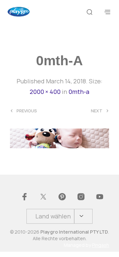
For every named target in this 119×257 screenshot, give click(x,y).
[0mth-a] (59, 138)
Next (96, 111)
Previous (27, 111)
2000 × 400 (45, 92)
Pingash (100, 245)
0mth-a (78, 92)
